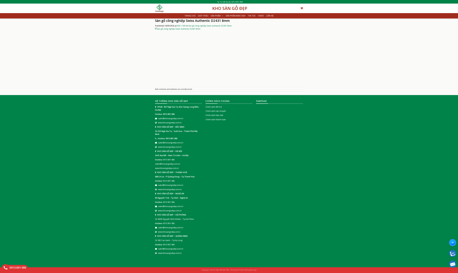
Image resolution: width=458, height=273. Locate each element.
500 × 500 (181, 25)
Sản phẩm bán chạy (235, 15)
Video (261, 15)
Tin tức (252, 15)
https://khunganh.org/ (248, 270)
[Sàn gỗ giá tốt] (182, 8)
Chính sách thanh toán (216, 119)
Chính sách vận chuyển (216, 111)
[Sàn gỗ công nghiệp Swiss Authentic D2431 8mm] (185, 57)
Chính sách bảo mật (214, 115)
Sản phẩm (216, 15)
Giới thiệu (203, 15)
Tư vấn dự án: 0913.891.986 (231, 2)
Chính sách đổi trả (214, 107)
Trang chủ (190, 15)
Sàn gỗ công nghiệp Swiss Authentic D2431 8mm (210, 25)
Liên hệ (269, 15)
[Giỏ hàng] (302, 8)
